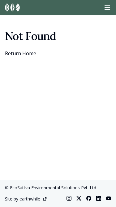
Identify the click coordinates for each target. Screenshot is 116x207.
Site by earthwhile (22, 199)
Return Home (20, 53)
